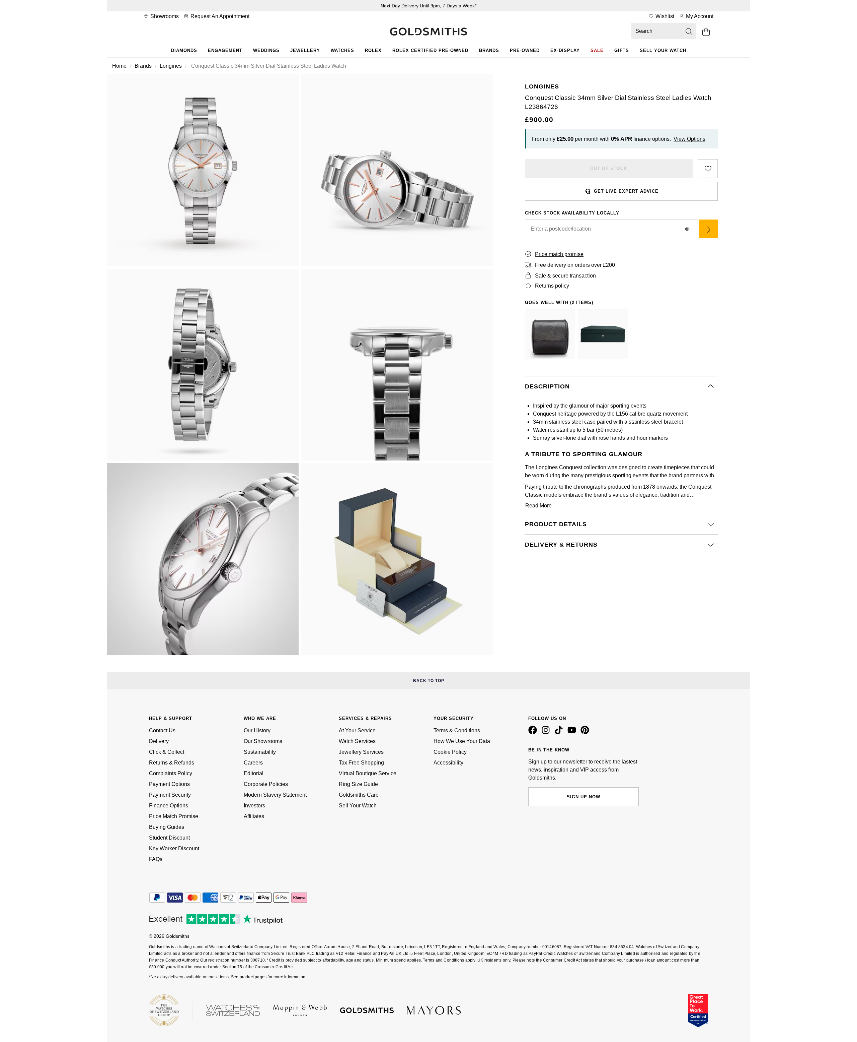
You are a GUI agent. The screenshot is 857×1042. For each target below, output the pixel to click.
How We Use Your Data (462, 741)
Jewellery (305, 50)
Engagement (225, 50)
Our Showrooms (263, 741)
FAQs (155, 859)
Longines (171, 66)
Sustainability (260, 752)
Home (119, 66)
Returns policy (552, 286)
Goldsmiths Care (359, 795)
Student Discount (169, 838)
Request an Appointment (219, 16)
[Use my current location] (687, 229)
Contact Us (162, 730)
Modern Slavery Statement (275, 795)
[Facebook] (534, 733)
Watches (342, 50)
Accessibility (448, 762)
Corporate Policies (266, 784)
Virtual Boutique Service (367, 773)
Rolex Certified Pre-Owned (430, 50)
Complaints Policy (170, 773)
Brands (489, 50)
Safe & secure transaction (565, 276)
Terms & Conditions (457, 730)
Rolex (373, 50)
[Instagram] (547, 733)
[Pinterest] (586, 733)
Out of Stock (608, 168)
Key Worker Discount (174, 848)
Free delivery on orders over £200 (575, 265)
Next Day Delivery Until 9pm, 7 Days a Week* (428, 5)
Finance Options (168, 805)
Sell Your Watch (663, 50)
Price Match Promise (173, 816)
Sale (597, 50)
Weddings (266, 50)
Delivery (159, 741)
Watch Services (357, 741)
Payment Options (169, 784)
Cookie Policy (450, 752)
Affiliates (254, 816)
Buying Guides (166, 827)
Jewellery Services (361, 752)
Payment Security (170, 795)
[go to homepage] (428, 32)
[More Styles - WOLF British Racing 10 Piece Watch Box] (603, 334)
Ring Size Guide (358, 784)
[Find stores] (708, 229)
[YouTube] (573, 733)
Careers (253, 762)
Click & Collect (166, 752)
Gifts (621, 50)
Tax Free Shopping (361, 762)
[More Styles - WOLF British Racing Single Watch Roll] (550, 334)
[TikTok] (560, 733)
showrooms (164, 16)
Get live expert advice (626, 191)
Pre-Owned (525, 50)
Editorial (253, 773)
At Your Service (357, 730)
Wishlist (664, 16)
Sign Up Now (583, 796)
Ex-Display (565, 50)
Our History (257, 730)
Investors (254, 805)
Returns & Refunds (171, 762)
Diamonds (184, 50)
